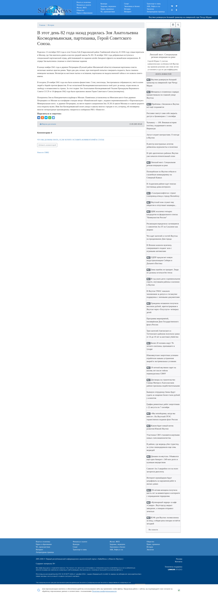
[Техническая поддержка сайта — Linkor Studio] (175, 569)
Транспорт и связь (154, 4)
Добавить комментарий (47, 145)
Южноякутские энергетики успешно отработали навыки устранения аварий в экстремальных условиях (162, 358)
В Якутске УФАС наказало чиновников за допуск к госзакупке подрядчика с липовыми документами (163, 294)
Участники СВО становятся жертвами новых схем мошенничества (163, 436)
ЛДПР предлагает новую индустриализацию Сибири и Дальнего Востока (159, 260)
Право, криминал (107, 9)
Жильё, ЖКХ (82, 8)
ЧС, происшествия (108, 12)
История (127, 9)
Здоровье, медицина (108, 6)
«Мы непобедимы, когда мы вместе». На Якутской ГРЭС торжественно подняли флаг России (162, 416)
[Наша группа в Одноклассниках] (176, 9)
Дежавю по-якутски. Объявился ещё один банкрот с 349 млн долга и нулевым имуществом (163, 459)
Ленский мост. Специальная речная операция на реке (161, 163)
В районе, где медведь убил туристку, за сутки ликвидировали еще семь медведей (163, 447)
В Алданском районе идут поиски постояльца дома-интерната (161, 185)
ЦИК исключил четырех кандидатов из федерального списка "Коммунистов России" (162, 214)
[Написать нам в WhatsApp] (172, 9)
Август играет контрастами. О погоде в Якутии (163, 136)
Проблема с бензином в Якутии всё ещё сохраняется (163, 105)
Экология (150, 9)
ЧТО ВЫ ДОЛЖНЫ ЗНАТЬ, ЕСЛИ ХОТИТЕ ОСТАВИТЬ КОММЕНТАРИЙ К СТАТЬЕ (70, 140)
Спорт (126, 4)
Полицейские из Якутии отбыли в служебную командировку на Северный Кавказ (161, 174)
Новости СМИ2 (43, 152)
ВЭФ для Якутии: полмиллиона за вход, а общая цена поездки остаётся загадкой (163, 520)
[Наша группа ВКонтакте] (172, 5)
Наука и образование (84, 13)
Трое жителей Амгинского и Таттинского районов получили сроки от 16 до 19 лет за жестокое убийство (163, 334)
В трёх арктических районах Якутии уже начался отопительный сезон (162, 154)
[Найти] (178, 24)
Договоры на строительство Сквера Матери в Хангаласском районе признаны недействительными (163, 383)
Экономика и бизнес (132, 6)
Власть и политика (84, 2)
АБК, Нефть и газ (153, 6)
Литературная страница (156, 12)
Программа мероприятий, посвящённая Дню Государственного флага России (163, 321)
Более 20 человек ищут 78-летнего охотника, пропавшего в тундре (161, 346)
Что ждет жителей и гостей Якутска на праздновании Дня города (162, 237)
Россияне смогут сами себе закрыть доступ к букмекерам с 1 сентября (162, 114)
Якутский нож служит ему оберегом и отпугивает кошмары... (161, 203)
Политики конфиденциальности (104, 591)
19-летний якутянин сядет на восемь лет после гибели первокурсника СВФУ (161, 370)
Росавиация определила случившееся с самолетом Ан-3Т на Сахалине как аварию (163, 227)
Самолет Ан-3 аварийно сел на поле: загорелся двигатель (162, 470)
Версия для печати (49, 124)
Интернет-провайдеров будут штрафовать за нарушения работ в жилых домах (161, 481)
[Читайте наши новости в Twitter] (176, 5)
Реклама (179, 559)
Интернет (127, 12)
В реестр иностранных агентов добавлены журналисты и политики (162, 145)
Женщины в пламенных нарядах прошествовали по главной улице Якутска (163, 95)
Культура (104, 4)
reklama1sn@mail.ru (116, 570)
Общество (80, 10)
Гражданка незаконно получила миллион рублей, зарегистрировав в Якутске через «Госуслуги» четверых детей (163, 307)
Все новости (153, 530)
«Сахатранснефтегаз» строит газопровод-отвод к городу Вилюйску (163, 194)
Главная (42, 25)
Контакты (178, 562)
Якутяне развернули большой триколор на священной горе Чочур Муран (173, 17)
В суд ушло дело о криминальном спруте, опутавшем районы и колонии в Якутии (163, 282)
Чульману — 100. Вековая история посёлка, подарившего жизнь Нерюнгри (161, 125)
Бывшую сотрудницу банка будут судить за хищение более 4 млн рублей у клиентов (163, 395)
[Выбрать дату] (173, 24)
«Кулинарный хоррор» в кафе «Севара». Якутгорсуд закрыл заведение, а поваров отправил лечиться (161, 506)
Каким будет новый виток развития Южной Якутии (160, 427)
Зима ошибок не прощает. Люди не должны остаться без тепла (163, 271)
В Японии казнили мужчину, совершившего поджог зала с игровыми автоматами (159, 248)
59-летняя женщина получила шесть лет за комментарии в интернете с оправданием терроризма (163, 493)
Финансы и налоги (84, 5)
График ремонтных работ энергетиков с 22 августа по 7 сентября (163, 405)
